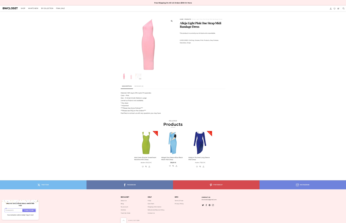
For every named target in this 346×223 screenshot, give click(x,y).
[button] (171, 21)
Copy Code (29, 210)
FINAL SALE (60, 8)
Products (187, 19)
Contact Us (151, 213)
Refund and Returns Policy (156, 210)
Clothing (191, 40)
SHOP (23, 8)
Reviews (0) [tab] (139, 86)
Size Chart (151, 203)
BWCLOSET (132, 220)
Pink (201, 40)
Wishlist (123, 210)
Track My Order (125, 213)
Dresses (197, 40)
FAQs (149, 200)
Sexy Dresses (214, 40)
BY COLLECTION (47, 8)
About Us (124, 200)
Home (181, 19)
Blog (122, 203)
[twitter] (203, 205)
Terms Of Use (179, 200)
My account (124, 207)
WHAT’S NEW (33, 8)
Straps (189, 43)
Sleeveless (183, 43)
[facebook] (206, 205)
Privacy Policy (179, 203)
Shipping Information (154, 207)
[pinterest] (209, 205)
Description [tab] (127, 86)
